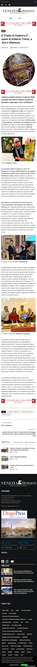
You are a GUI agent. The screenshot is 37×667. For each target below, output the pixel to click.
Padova (31, 643)
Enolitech (15, 622)
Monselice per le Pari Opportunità (11, 637)
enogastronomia (6, 622)
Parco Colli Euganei (16, 646)
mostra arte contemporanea (9, 640)
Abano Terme (5, 610)
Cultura (30, 619)
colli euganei (12, 613)
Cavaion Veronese (26, 610)
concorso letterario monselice (10, 616)
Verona (4, 655)
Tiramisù (10, 652)
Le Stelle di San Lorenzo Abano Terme (12, 631)
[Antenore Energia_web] (18, 24)
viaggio (10, 655)
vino (22, 655)
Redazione (4, 47)
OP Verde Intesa (22, 643)
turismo (17, 652)
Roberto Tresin (6, 414)
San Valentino (20, 649)
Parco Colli (5, 646)
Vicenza (16, 655)
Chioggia (4, 613)
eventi (26, 622)
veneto (23, 652)
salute (12, 649)
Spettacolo (29, 649)
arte (12, 610)
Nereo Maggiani (12, 643)
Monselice (29, 634)
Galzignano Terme (16, 625)
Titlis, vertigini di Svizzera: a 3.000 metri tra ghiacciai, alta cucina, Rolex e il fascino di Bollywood (24, 591)
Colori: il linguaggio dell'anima (18, 457)
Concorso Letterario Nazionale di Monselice (14, 619)
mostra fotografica (25, 640)
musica (4, 643)
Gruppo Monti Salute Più (8, 628)
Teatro (4, 652)
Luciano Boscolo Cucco (8, 634)
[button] (9, 543)
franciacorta (5, 625)
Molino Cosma (21, 634)
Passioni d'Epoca (27, 646)
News (3, 31)
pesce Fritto (5, 649)
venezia (29, 652)
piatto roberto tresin (27, 411)
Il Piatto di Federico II (13, 411)
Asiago (17, 610)
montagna (25, 637)
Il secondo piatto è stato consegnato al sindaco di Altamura (18, 283)
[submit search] (35, 1)
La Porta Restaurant (22, 628)
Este (22, 622)
